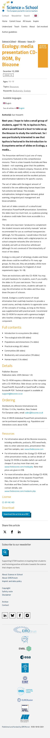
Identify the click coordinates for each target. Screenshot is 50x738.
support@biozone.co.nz (12, 393)
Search (27, 15)
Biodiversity (18, 90)
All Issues (27, 21)
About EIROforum (10, 577)
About (32, 26)
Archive (5, 601)
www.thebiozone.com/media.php (19, 466)
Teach (16, 26)
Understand (7, 26)
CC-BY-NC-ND (8, 502)
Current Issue (15, 21)
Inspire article (43, 46)
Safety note (7, 591)
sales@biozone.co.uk (34, 412)
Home (4, 21)
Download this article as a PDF (16, 514)
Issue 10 (31, 41)
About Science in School (12, 574)
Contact (5, 15)
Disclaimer (6, 594)
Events (24, 26)
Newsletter (16, 15)
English (8, 103)
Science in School (9, 41)
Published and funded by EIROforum (16, 726)
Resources (14, 86)
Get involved (42, 26)
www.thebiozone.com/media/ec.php (20, 491)
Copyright (6, 588)
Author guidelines (9, 31)
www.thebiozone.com (33, 449)
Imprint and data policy (12, 581)
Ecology (27, 90)
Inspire (36, 21)
